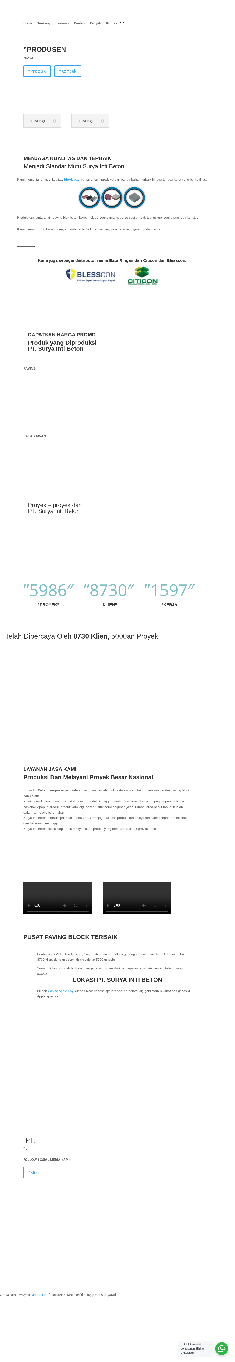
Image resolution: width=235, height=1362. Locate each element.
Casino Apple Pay (60, 991)
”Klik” (33, 1172)
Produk (79, 23)
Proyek (95, 23)
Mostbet (37, 1294)
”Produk (37, 71)
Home (27, 23)
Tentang (43, 23)
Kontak (111, 23)
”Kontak (67, 71)
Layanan (62, 23)
